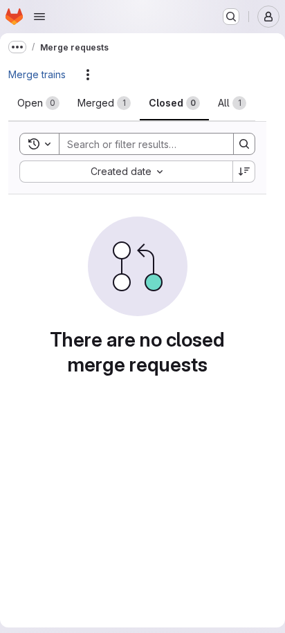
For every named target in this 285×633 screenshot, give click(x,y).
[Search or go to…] (231, 16)
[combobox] (125, 171)
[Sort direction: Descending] (244, 171)
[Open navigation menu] (39, 17)
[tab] (38, 103)
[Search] (244, 144)
